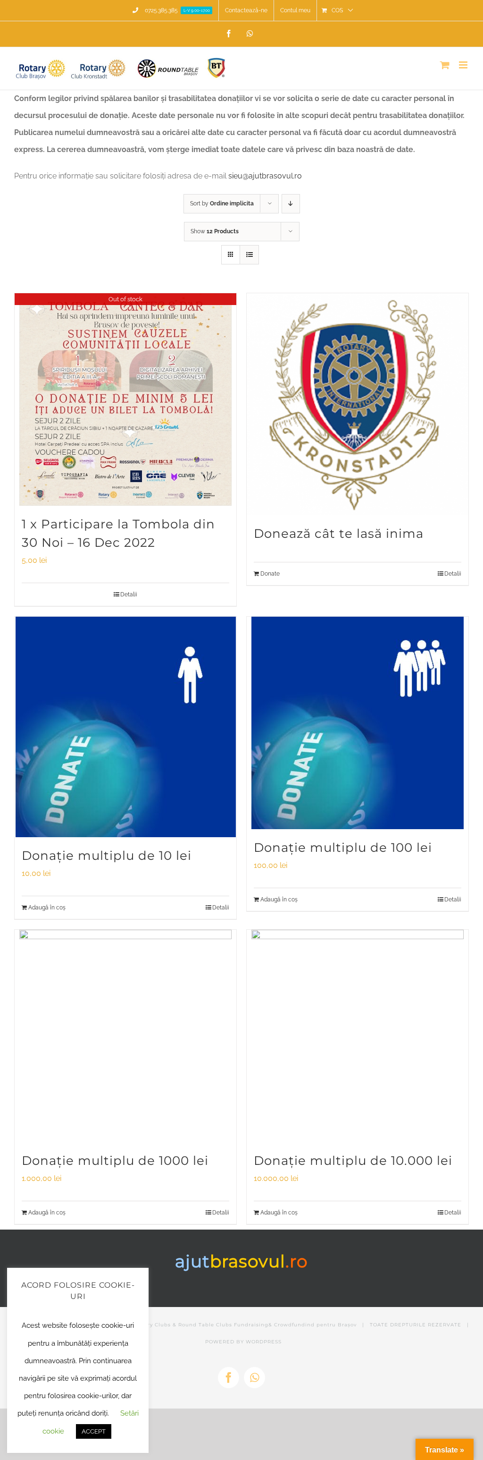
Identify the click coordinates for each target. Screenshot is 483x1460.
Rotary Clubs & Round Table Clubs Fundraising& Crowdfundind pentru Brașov (246, 1325)
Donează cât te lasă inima (339, 533)
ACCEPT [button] (94, 1431)
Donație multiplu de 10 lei (107, 855)
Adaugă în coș (47, 907)
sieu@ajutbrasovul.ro (265, 175)
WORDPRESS (264, 1342)
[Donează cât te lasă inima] (357, 404)
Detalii (128, 594)
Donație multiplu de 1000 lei (115, 1160)
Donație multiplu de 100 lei (343, 847)
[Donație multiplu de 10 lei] (125, 727)
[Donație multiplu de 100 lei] (357, 723)
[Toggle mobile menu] (464, 65)
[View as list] (249, 255)
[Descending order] (291, 203)
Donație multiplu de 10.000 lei (353, 1160)
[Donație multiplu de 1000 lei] (125, 1036)
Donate (270, 573)
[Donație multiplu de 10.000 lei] (357, 1036)
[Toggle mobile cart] (445, 65)
